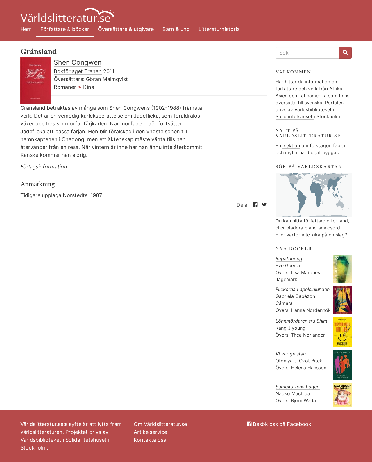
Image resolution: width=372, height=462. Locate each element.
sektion (291, 145)
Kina (88, 87)
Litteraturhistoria (219, 29)
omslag (337, 235)
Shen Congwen (77, 62)
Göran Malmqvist (107, 79)
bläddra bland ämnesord (313, 228)
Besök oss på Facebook (282, 424)
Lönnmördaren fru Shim (301, 321)
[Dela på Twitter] (263, 205)
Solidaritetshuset (295, 116)
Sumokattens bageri (298, 386)
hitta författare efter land (320, 221)
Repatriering (289, 258)
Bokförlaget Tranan (78, 71)
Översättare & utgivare (126, 29)
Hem (26, 29)
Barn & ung (176, 29)
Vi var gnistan (291, 354)
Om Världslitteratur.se (160, 424)
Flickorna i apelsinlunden (303, 289)
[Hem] (181, 11)
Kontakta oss (150, 440)
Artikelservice (150, 432)
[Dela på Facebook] (253, 205)
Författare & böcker (64, 29)
